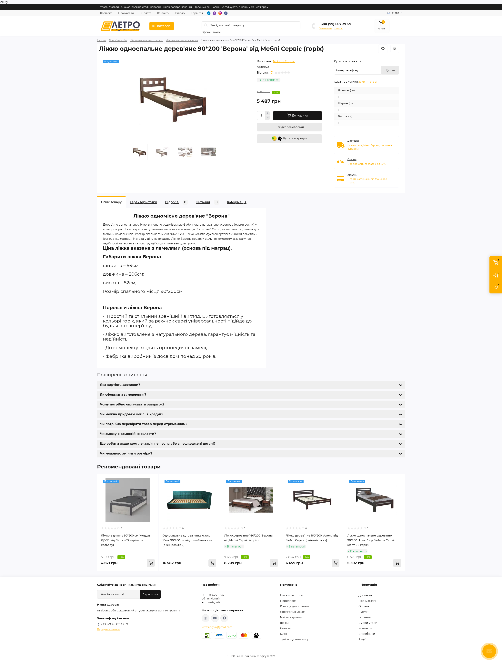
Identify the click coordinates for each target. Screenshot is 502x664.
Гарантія (197, 13)
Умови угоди (367, 623)
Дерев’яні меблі (118, 40)
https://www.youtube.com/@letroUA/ (215, 618)
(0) (271, 72)
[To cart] (151, 563)
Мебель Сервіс (284, 61)
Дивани (285, 628)
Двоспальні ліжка (292, 612)
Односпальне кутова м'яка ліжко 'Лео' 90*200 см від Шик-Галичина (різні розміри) (187, 540)
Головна (101, 40)
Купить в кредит (294, 138)
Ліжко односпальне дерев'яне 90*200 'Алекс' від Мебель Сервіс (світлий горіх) (371, 540)
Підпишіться (150, 594)
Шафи (284, 623)
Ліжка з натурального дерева (146, 40)
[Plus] (268, 113)
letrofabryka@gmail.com (217, 627)
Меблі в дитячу (291, 617)
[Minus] (268, 118)
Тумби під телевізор (294, 639)
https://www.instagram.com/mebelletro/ (205, 618)
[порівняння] (394, 49)
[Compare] (153, 494)
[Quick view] (153, 480)
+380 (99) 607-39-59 (335, 24)
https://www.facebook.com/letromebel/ (224, 618)
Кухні (283, 634)
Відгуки (180, 13)
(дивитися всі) (368, 81)
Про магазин (127, 13)
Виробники (366, 634)
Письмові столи (291, 595)
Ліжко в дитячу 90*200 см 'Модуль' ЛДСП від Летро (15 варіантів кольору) (126, 540)
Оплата (146, 13)
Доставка (106, 13)
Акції (362, 639)
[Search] (206, 25)
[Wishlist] (153, 487)
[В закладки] (382, 48)
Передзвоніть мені (108, 629)
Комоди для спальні (294, 606)
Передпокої (288, 601)
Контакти (163, 13)
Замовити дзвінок (331, 28)
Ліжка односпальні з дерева (182, 40)
